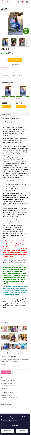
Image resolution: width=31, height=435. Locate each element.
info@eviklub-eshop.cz (9, 381)
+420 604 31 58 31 (7, 383)
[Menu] (27, 2)
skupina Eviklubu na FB (9, 386)
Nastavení (15, 425)
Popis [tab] (3, 114)
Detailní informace (5, 67)
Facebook (3, 402)
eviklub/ (5, 388)
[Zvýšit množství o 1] (7, 59)
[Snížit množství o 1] (7, 61)
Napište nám (4, 400)
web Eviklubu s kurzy (6, 404)
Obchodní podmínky (6, 395)
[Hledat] (18, 2)
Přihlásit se (6, 372)
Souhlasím (22, 431)
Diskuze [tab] (8, 114)
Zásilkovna (21, 411)
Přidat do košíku (16, 59)
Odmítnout (7, 431)
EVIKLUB (9, 411)
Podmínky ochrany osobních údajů (9, 398)
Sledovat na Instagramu (15, 353)
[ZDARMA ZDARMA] (8, 91)
